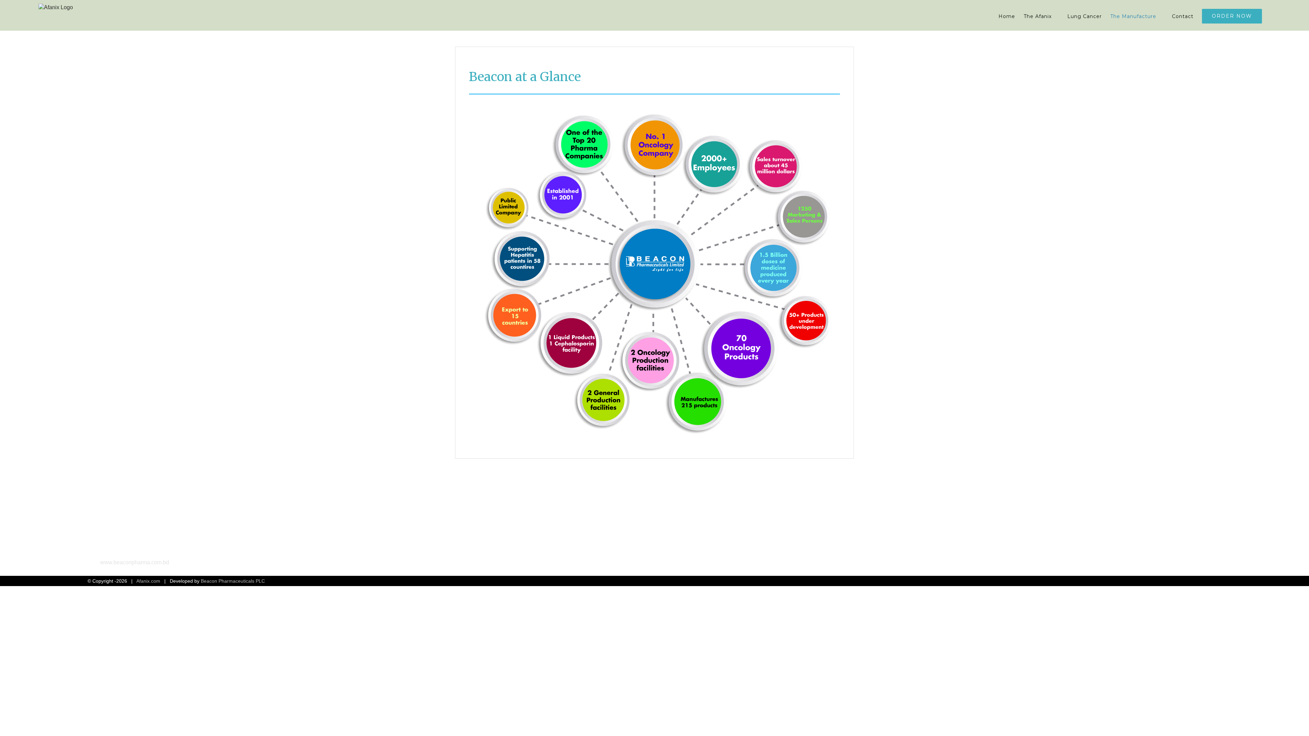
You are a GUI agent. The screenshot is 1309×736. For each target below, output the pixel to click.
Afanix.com (148, 581)
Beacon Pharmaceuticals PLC (233, 581)
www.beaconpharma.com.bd (134, 562)
